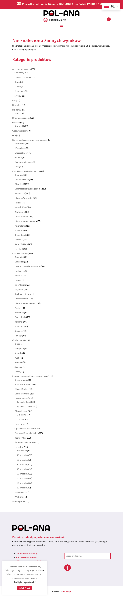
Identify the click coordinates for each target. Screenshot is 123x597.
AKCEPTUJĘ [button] (24, 588)
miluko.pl (66, 591)
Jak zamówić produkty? (27, 553)
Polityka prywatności (25, 582)
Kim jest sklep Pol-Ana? (27, 557)
